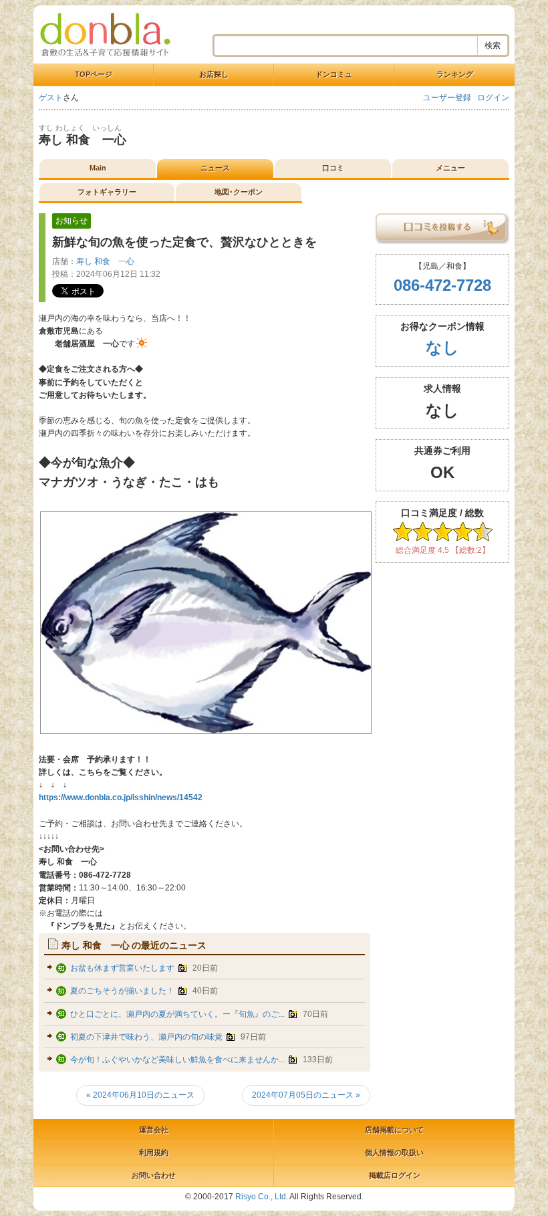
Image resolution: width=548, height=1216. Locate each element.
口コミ (333, 168)
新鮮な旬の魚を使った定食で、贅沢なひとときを (184, 242)
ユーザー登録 (447, 97)
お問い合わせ (154, 1175)
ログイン (493, 97)
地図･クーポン (239, 192)
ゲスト (51, 97)
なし (442, 347)
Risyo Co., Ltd (260, 1196)
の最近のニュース (134, 945)
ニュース (215, 168)
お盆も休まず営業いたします (122, 968)
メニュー (450, 168)
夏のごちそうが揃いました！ (122, 990)
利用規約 (153, 1152)
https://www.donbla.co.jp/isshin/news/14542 (120, 797)
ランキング (454, 74)
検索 (493, 45)
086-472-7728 (442, 285)
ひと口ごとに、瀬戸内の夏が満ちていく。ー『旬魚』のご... (177, 1014)
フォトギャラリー (107, 192)
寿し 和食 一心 (82, 139)
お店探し (214, 74)
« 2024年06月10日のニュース (140, 1095)
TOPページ (93, 74)
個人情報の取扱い (394, 1152)
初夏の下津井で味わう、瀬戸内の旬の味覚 (146, 1037)
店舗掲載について (394, 1130)
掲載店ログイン (394, 1175)
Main (98, 168)
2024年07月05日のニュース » (306, 1095)
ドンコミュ (333, 74)
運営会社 (153, 1130)
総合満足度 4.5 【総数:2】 (443, 550)
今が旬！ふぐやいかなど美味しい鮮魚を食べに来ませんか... (177, 1059)
